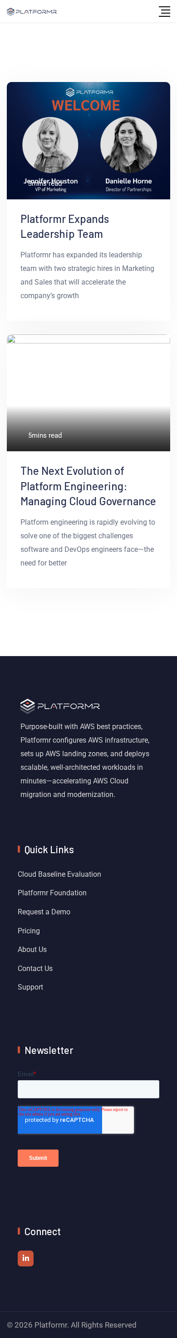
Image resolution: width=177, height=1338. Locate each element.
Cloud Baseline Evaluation (59, 874)
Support (30, 987)
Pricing (29, 931)
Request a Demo (44, 912)
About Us (32, 949)
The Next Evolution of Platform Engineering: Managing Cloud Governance (88, 485)
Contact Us (35, 968)
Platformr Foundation (52, 893)
